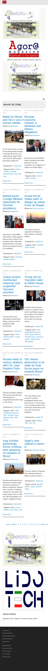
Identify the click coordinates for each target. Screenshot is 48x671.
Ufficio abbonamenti (8, 636)
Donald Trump (30, 337)
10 (36, 524)
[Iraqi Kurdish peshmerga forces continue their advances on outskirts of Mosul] (14, 468)
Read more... (7, 181)
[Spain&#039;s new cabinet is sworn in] (35, 459)
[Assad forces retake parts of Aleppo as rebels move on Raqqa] (35, 218)
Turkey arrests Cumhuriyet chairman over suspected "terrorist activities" (12, 284)
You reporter (6, 654)
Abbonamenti (6, 645)
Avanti (43, 524)
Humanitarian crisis (10, 174)
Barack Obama (35, 334)
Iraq (4, 176)
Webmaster (6, 641)
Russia (33, 178)
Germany (18, 257)
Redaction (14, 126)
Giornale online (7, 648)
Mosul (16, 510)
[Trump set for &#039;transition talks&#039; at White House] (35, 296)
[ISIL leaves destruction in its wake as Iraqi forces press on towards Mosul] (35, 384)
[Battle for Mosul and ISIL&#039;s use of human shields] (14, 136)
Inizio (8, 524)
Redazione (5, 630)
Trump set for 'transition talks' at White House (33, 280)
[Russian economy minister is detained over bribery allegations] (35, 145)
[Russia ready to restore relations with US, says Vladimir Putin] (14, 381)
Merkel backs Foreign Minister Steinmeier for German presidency (13, 202)
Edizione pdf (6, 657)
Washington (29, 341)
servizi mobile (6, 651)
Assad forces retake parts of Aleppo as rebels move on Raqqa (34, 200)
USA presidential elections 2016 (32, 332)
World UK (17, 166)
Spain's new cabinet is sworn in (34, 443)
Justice (27, 178)
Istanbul (6, 339)
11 (38, 524)
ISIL (19, 174)
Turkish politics (8, 337)
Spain (33, 486)
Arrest (39, 176)
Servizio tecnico (7, 639)
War (26, 423)
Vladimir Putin (8, 417)
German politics (9, 259)
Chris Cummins (38, 208)
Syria (27, 247)
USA (16, 417)
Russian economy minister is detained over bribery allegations (32, 124)
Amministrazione (7, 633)
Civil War (40, 245)
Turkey (17, 337)
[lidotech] (24, 588)
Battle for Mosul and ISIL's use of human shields (13, 119)
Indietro (14, 524)
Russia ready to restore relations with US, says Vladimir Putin (13, 364)
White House (35, 339)
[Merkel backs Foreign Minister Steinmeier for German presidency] (14, 222)
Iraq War (13, 171)
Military (39, 421)
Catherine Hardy (38, 450)
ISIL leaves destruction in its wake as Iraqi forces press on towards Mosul (34, 365)
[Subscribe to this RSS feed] (44, 99)
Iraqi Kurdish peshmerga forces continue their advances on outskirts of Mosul (12, 448)
